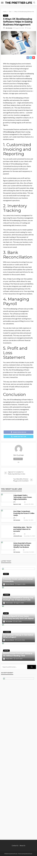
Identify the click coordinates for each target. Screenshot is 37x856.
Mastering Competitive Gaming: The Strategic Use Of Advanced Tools (18, 599)
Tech (5, 15)
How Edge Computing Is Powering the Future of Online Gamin (23, 513)
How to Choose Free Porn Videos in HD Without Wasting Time (17, 654)
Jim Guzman (9, 28)
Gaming (6, 594)
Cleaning (7, 632)
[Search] (34, 2)
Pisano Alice (9, 658)
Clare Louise (9, 603)
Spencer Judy (17, 504)
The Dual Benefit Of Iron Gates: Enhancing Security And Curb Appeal (18, 617)
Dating (6, 650)
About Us (22, 845)
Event (6, 574)
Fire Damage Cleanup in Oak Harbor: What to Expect (18, 636)
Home (6, 613)
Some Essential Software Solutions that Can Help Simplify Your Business (22, 545)
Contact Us (15, 845)
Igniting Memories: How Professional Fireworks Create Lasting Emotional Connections (18, 579)
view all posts (18, 458)
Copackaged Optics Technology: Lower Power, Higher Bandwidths (22, 497)
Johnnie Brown (17, 536)
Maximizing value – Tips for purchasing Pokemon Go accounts (22, 529)
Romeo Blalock (10, 584)
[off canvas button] (2, 2)
